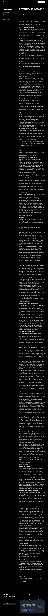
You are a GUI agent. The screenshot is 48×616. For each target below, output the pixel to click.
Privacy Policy (6, 12)
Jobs (30, 597)
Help (30, 599)
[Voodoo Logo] (5, 1)
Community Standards (8, 17)
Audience (22, 599)
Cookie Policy (6, 19)
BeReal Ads (23, 597)
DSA (4, 21)
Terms (4, 14)
